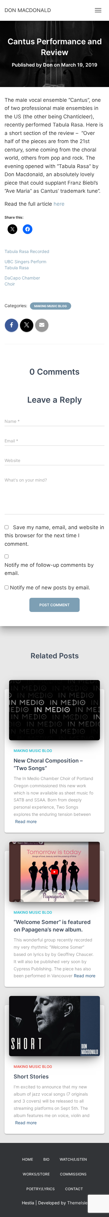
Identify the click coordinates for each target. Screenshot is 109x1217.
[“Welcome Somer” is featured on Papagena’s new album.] (54, 871)
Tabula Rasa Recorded (27, 251)
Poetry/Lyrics (40, 1189)
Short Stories (31, 1076)
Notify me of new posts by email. (50, 588)
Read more (26, 821)
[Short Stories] (54, 1025)
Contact (74, 1189)
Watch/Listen (73, 1159)
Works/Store (36, 1174)
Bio (46, 1159)
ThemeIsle (77, 1202)
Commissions (73, 1174)
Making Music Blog (50, 306)
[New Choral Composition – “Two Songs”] (54, 709)
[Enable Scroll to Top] (97, 1204)
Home (27, 1159)
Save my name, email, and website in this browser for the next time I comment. (54, 535)
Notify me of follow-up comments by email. (49, 569)
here (59, 204)
